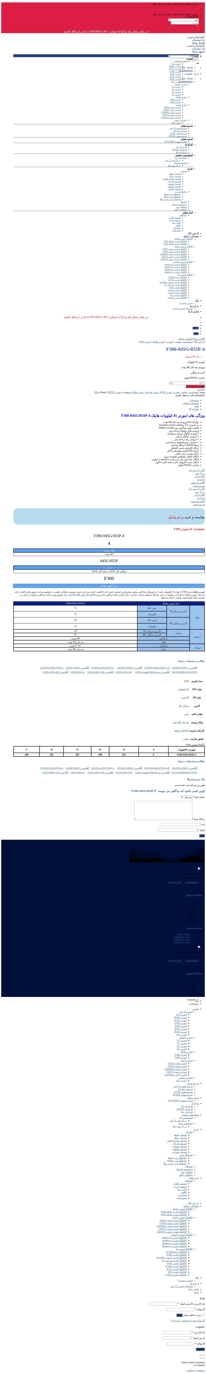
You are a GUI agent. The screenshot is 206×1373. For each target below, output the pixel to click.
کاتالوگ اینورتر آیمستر (183, 262)
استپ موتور (187, 139)
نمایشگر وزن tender (172, 197)
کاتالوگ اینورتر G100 (178, 280)
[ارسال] (197, 26)
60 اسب (185, 697)
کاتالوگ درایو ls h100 (178, 277)
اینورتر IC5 (176, 64)
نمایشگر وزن (181, 192)
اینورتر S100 (175, 74)
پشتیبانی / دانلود (191, 236)
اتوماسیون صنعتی (184, 155)
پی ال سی (200, 473)
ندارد (186, 714)
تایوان (186, 739)
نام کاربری (198, 1332)
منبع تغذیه (176, 230)
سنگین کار (183, 706)
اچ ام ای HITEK (179, 150)
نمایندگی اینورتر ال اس (182, 308)
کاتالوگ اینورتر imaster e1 (176, 267)
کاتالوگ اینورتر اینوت (183, 246)
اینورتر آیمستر (180, 84)
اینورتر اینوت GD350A (171, 118)
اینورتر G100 (175, 71)
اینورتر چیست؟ (186, 303)
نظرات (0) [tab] (194, 409)
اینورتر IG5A (175, 69)
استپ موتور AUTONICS (176, 141)
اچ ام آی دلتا (181, 152)
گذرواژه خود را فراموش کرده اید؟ (188, 1320)
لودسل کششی (174, 186)
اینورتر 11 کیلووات (182, 942)
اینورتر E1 (176, 94)
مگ (197, 300)
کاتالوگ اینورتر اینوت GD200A (173, 254)
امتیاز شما (199, 797)
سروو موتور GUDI (178, 133)
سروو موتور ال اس (178, 128)
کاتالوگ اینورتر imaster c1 (176, 272)
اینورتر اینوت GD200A (171, 112)
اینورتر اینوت (181, 105)
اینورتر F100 (175, 100)
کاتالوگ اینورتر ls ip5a (177, 298)
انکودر (178, 225)
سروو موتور (187, 125)
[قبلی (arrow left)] (203, 1358)
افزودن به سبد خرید (195, 386)
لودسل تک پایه (174, 181)
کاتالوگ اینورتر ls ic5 (178, 293)
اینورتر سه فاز (152, 392)
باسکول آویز (181, 207)
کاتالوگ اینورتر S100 (178, 287)
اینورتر (189, 58)
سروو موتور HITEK (178, 136)
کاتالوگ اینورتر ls (185, 275)
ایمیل (201, 830)
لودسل (184, 171)
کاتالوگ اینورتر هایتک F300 (175, 244)
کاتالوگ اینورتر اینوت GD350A (173, 259)
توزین (190, 168)
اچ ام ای (189, 144)
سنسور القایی (174, 218)
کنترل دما (176, 223)
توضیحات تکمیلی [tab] (190, 403)
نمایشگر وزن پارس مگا (170, 199)
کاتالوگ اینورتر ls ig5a (177, 290)
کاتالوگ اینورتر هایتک (183, 239)
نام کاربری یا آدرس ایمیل (191, 1303)
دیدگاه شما (198, 819)
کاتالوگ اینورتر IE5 (178, 295)
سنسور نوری (175, 220)
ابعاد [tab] (197, 406)
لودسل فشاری (174, 189)
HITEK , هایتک (181, 730)
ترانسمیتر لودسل (179, 204)
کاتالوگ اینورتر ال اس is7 (175, 285)
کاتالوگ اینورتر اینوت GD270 (174, 257)
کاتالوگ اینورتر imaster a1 (176, 269)
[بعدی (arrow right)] (200, 1358)
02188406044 (186, 81)
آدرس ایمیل (198, 1338)
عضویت (200, 1349)
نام (202, 824)
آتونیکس (183, 215)
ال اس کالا (193, 233)
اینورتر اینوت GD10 (172, 107)
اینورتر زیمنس (180, 120)
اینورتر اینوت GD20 (172, 110)
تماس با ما (193, 311)
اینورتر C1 (176, 89)
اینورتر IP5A (175, 77)
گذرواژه (200, 1309)
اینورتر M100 (175, 66)
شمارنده (177, 228)
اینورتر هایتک (181, 97)
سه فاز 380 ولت (181, 722)
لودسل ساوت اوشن (172, 179)
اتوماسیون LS (180, 158)
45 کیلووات (183, 689)
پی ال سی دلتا (174, 165)
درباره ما (194, 306)
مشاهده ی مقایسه (195, 1370)
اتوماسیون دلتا (180, 163)
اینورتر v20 (176, 123)
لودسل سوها (175, 174)
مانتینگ (184, 202)
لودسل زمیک (175, 176)
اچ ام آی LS (181, 147)
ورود (179, 1315)
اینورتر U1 (176, 87)
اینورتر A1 (176, 92)
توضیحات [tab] (194, 400)
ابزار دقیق (188, 212)
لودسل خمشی (174, 184)
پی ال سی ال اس (173, 160)
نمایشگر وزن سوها (172, 194)
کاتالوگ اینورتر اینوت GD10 (175, 249)
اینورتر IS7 (176, 82)
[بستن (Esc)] (203, 1355)
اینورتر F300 (175, 102)
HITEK (111, 392)
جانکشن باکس (180, 209)
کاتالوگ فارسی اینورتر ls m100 (173, 282)
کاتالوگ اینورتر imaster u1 (175, 264)
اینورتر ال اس (180, 61)
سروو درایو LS (180, 131)
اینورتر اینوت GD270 (172, 115)
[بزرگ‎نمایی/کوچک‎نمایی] (200, 1355)
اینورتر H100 (175, 79)
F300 (186, 681)
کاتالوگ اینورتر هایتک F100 (175, 241)
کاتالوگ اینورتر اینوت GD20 (175, 252)
